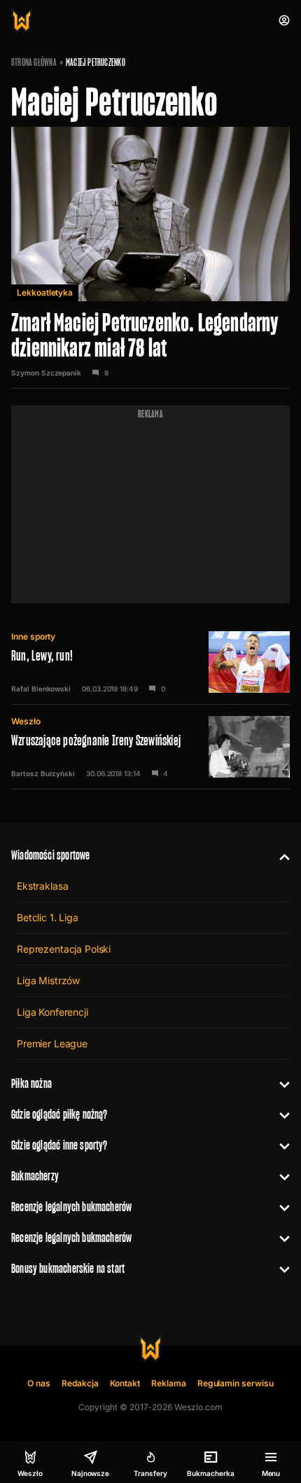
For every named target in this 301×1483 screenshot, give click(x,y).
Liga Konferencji (52, 1012)
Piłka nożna (31, 1083)
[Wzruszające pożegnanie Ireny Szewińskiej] (150, 747)
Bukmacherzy (35, 1176)
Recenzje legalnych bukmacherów (71, 1207)
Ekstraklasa (42, 886)
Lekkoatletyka (45, 292)
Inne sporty (33, 636)
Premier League (52, 1043)
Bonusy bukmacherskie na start (68, 1268)
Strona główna (34, 62)
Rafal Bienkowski (41, 688)
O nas (38, 1383)
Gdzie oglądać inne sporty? (59, 1145)
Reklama (168, 1383)
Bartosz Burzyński (43, 773)
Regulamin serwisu (235, 1383)
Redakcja (80, 1383)
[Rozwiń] (279, 855)
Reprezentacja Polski (64, 949)
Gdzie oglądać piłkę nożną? (59, 1114)
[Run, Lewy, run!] (150, 662)
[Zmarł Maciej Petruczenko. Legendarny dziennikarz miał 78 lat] (150, 258)
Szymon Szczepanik (46, 372)
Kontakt (125, 1383)
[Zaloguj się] (284, 20)
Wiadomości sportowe (50, 855)
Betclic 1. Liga (47, 917)
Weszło (26, 721)
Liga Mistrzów (48, 980)
